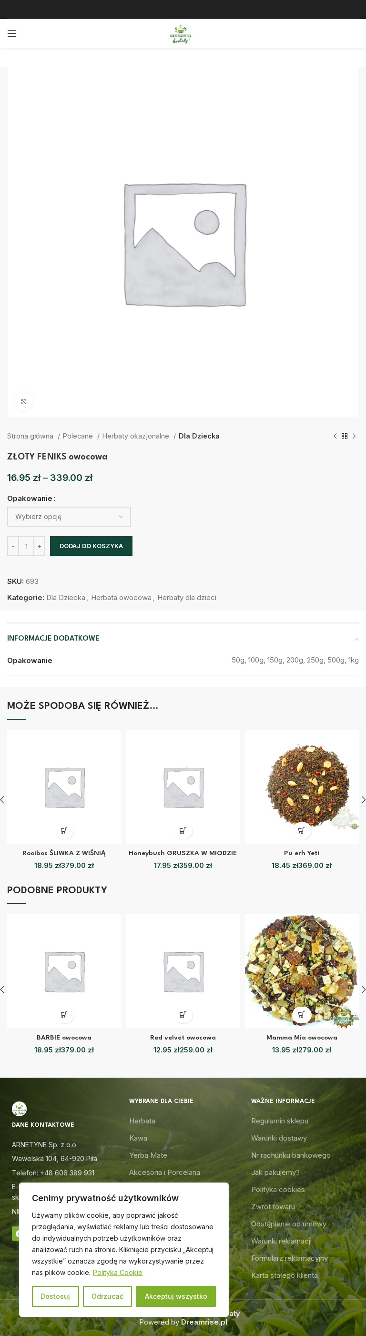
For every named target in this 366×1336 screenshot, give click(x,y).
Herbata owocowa (121, 597)
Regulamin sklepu (279, 1120)
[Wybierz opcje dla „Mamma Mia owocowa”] (302, 1015)
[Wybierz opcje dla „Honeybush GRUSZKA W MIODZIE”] (182, 830)
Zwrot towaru (273, 1206)
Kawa (138, 1137)
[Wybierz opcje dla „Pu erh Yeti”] (302, 830)
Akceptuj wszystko (176, 1296)
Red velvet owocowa (183, 1037)
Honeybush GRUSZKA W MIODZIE (183, 853)
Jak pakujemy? (275, 1172)
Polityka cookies (278, 1189)
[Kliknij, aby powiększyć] (23, 401)
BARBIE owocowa (64, 1037)
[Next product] (354, 436)
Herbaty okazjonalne (136, 436)
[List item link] (61, 1173)
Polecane (79, 436)
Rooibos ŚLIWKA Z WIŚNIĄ (64, 853)
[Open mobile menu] (11, 33)
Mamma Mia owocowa (301, 1037)
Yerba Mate (148, 1155)
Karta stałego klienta (284, 1275)
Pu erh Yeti (301, 853)
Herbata (142, 1120)
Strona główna (31, 436)
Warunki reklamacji (281, 1240)
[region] (124, 1250)
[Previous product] (335, 436)
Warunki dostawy (279, 1137)
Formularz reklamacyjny (289, 1258)
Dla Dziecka (199, 436)
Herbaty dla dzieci (186, 597)
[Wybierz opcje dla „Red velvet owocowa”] (182, 1015)
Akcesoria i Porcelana (164, 1172)
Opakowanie (29, 498)
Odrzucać (107, 1296)
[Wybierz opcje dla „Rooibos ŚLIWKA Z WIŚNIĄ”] (64, 830)
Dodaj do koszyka (91, 546)
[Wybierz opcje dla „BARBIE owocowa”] (64, 1015)
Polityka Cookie (117, 1272)
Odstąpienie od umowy (288, 1223)
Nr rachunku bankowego (291, 1155)
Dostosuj (55, 1296)
